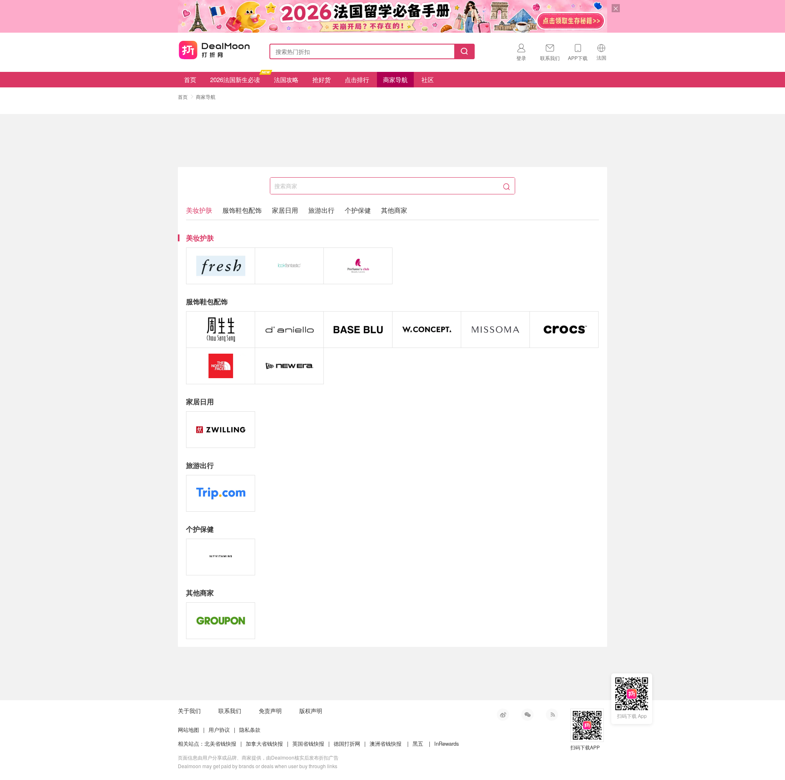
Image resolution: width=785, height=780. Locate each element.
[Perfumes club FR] (358, 266)
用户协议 (219, 729)
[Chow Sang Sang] (220, 330)
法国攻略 (286, 79)
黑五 (418, 743)
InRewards (446, 743)
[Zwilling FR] (220, 430)
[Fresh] (220, 266)
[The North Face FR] (220, 366)
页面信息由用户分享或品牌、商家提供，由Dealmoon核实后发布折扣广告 (258, 757)
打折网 (214, 49)
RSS (552, 715)
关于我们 (189, 710)
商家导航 (395, 79)
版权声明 (310, 710)
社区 (428, 79)
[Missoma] (495, 330)
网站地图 (188, 729)
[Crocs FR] (564, 330)
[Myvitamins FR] (220, 557)
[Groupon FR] (220, 621)
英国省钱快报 (308, 743)
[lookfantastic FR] (289, 266)
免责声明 (270, 710)
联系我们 (229, 710)
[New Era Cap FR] (289, 366)
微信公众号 (527, 715)
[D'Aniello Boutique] (289, 330)
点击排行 (357, 79)
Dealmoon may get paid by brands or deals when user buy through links (257, 765)
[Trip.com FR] (220, 493)
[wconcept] (426, 330)
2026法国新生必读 (235, 79)
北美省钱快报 (220, 743)
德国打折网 (347, 743)
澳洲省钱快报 (385, 743)
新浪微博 (503, 715)
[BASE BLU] (358, 330)
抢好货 (321, 79)
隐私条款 (249, 729)
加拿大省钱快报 (264, 743)
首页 (190, 79)
